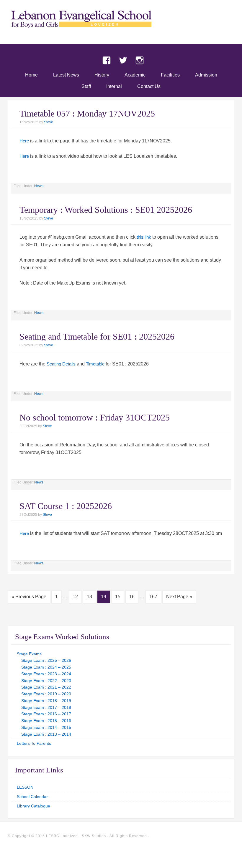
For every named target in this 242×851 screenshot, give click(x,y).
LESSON (25, 787)
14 (103, 596)
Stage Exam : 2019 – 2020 (46, 694)
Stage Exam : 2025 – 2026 (46, 660)
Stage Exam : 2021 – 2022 (46, 687)
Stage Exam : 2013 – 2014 (46, 734)
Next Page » (179, 596)
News (38, 186)
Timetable (95, 363)
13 (89, 596)
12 (75, 596)
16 (132, 596)
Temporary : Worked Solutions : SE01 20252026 (105, 210)
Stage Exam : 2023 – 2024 (46, 674)
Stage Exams (29, 653)
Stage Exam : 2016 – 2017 (46, 714)
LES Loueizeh (121, 27)
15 (117, 596)
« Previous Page (29, 596)
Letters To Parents (34, 743)
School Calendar (32, 796)
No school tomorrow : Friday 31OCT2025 (94, 417)
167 (153, 596)
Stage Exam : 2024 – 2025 (46, 667)
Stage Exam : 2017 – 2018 (46, 707)
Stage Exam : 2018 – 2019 (46, 700)
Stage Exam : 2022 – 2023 (46, 680)
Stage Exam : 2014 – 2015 (46, 727)
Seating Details (61, 363)
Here (24, 140)
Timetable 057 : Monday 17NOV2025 (87, 113)
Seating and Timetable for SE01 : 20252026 (96, 336)
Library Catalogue (33, 806)
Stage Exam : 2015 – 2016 (46, 720)
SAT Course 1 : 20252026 (65, 506)
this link (144, 237)
